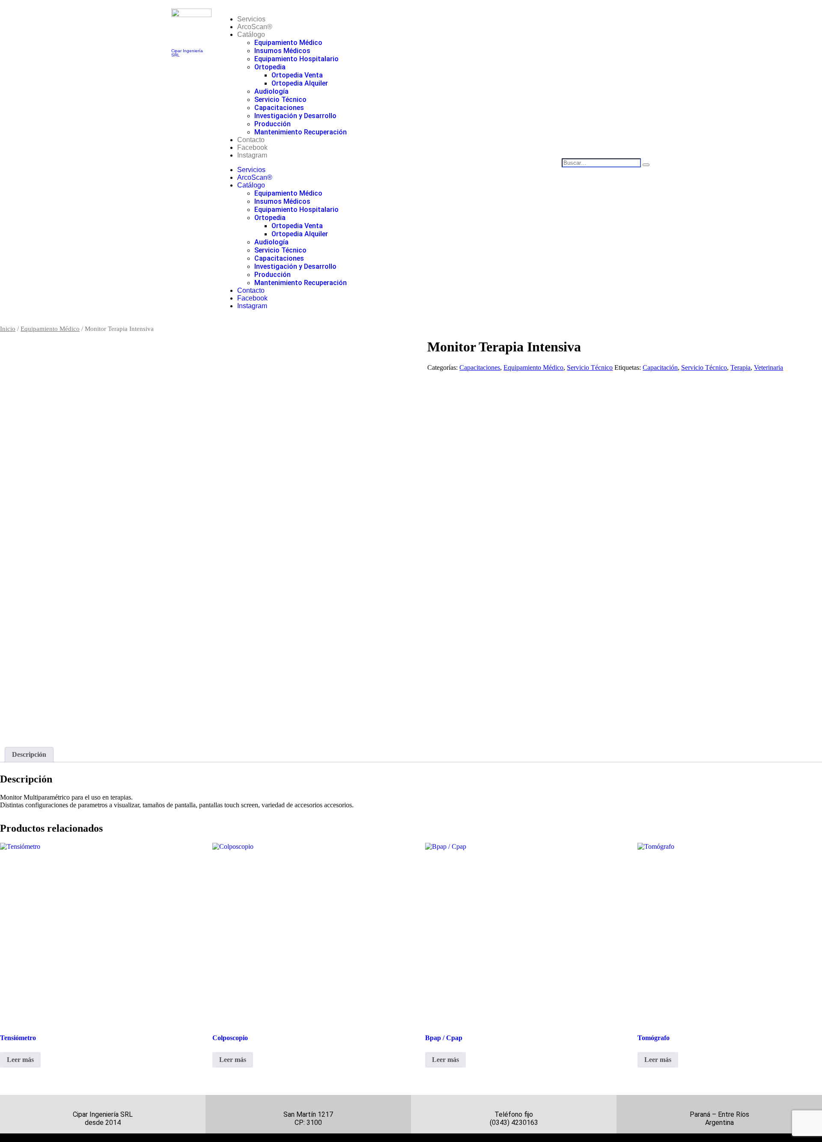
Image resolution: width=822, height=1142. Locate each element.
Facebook (252, 147)
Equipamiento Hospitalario (296, 59)
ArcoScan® (254, 26)
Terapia (740, 367)
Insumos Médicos (282, 51)
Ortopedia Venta (297, 75)
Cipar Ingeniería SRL (187, 52)
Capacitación (660, 367)
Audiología (271, 91)
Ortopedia (270, 67)
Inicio (7, 328)
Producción (272, 124)
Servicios (251, 19)
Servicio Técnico (280, 99)
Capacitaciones (279, 108)
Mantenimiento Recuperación (300, 132)
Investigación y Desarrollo (295, 116)
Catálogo (251, 34)
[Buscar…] (602, 162)
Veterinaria (768, 367)
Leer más (20, 1059)
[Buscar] (646, 165)
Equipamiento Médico (288, 43)
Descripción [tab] (29, 754)
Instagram (252, 155)
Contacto (251, 139)
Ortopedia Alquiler (299, 83)
